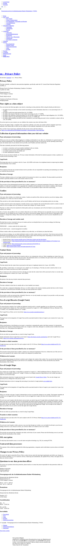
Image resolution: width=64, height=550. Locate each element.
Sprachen (5, 4)
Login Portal (6, 2)
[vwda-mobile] (18, 11)
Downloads (6, 514)
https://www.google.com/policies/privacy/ (34, 312)
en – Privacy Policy (10, 73)
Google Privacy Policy (41, 377)
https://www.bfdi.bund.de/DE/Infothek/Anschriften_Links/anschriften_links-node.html (22, 130)
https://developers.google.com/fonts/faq (37, 337)
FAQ (4, 515)
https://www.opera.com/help (14, 245)
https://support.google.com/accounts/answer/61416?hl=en (26, 243)
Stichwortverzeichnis (8, 520)
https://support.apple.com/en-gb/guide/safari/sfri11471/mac (21, 246)
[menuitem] (33, 2)
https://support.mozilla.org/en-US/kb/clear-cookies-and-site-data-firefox (28, 239)
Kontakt (5, 3)
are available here (47, 381)
